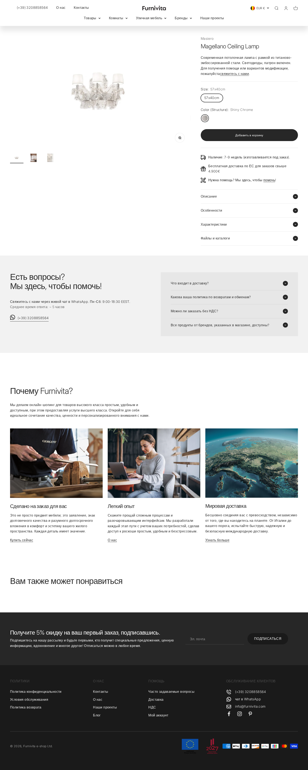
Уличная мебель (149, 18)
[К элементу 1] (16, 158)
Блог (97, 715)
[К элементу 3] (50, 158)
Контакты (81, 7)
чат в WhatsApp (248, 699)
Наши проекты (212, 18)
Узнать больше (217, 540)
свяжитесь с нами (234, 74)
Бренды (181, 18)
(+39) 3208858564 (33, 318)
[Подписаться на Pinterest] (250, 714)
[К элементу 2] (33, 158)
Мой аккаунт (158, 715)
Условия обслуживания (29, 699)
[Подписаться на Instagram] (239, 714)
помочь (269, 180)
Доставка (155, 699)
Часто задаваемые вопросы (171, 691)
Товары (90, 18)
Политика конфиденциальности (36, 691)
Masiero (207, 38)
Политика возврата (25, 707)
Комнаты (116, 18)
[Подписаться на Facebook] (229, 714)
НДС (152, 707)
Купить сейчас (21, 540)
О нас (60, 7)
